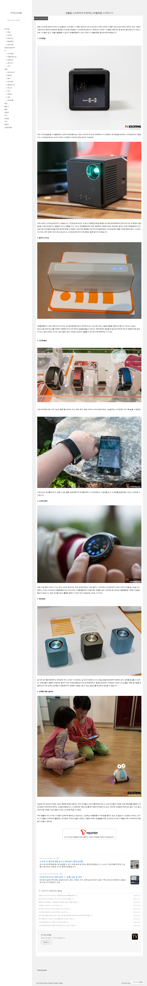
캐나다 (9, 88)
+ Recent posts (42, 970)
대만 (8, 97)
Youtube (56, 983)
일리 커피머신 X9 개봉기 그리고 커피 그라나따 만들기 (55, 899)
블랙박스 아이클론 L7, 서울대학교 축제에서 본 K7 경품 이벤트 (57, 902)
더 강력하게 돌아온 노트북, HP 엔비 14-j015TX (52, 912)
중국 (8, 78)
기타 (8, 66)
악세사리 (10, 60)
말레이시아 (11, 85)
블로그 (6, 106)
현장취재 (10, 41)
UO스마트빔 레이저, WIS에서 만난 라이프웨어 (52, 922)
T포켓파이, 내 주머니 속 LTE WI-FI (49, 905)
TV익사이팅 (16, 13)
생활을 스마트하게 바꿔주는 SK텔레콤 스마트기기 (89, 13)
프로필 (6, 118)
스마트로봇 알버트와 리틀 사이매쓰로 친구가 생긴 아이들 (56, 925)
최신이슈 (10, 38)
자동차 (6, 112)
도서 (5, 115)
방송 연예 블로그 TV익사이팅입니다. (53, 938)
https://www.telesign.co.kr (47, 858)
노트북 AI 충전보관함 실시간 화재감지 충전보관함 (61, 861)
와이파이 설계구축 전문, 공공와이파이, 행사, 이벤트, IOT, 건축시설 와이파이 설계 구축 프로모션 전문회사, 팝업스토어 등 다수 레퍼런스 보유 (82, 881)
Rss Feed (39, 983)
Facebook (50, 983)
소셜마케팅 (8, 127)
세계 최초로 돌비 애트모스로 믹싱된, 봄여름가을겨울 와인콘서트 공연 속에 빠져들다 (64, 915)
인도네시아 (11, 72)
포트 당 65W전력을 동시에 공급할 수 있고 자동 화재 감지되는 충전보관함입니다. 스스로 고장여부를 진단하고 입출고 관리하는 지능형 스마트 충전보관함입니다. (82, 865)
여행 (5, 69)
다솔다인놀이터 (9, 47)
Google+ (61, 983)
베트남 (9, 94)
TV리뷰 (6, 29)
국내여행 (10, 100)
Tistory (130, 983)
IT (5, 50)
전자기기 (10, 63)
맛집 (5, 103)
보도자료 (10, 44)
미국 (8, 91)
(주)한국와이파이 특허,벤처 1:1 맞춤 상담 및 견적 (60, 877)
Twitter (45, 983)
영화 (5, 109)
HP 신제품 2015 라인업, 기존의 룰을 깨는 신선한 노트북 (55, 919)
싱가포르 (10, 81)
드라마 (9, 35)
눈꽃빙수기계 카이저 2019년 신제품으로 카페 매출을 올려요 (57, 895)
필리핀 (9, 75)
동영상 (6, 124)
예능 (8, 32)
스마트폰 (10, 53)
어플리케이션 (11, 57)
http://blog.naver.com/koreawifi (49, 874)
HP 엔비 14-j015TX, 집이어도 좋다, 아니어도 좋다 (53, 909)
